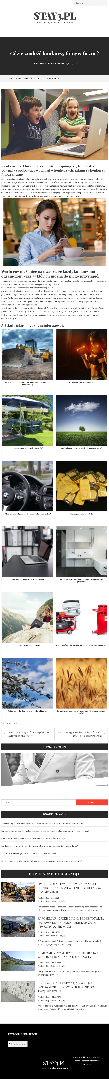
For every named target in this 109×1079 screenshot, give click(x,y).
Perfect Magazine (89, 1060)
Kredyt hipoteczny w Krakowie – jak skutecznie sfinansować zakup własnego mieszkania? (41, 861)
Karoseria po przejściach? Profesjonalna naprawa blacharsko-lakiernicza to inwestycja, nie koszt (45, 831)
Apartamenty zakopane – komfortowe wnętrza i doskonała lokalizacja (33, 838)
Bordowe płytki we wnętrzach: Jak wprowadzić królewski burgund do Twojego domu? (39, 846)
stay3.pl (54, 15)
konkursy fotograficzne (93, 308)
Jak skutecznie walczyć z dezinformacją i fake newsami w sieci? (29, 853)
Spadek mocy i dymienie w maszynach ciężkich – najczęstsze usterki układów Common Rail (42, 823)
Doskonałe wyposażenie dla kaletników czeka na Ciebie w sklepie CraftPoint (80, 734)
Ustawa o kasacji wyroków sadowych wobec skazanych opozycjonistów (28, 734)
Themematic (86, 1064)
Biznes (19, 723)
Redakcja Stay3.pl (69, 63)
